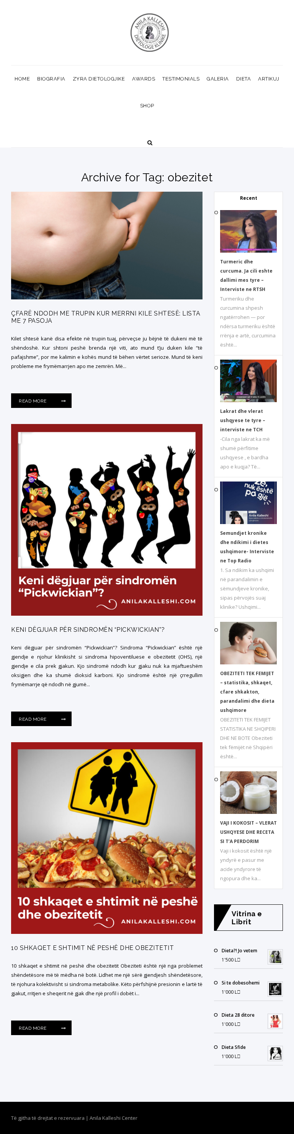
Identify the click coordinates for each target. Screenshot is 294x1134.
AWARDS (143, 79)
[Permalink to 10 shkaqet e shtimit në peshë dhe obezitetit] (107, 932)
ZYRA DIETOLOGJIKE (99, 79)
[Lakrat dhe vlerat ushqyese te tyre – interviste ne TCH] (248, 400)
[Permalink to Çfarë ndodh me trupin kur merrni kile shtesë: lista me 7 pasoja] (107, 297)
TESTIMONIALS (180, 79)
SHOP (147, 105)
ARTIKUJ (268, 79)
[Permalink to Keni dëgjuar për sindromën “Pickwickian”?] (107, 613)
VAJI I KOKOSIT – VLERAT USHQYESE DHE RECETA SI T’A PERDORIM (248, 832)
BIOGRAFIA (51, 79)
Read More (33, 401)
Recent (248, 198)
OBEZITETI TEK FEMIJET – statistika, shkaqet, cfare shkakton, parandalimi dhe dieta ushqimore (247, 691)
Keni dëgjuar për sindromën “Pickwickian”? (88, 629)
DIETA (243, 79)
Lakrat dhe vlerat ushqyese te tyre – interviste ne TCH (242, 420)
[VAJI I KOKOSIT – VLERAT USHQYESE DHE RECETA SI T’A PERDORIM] (248, 812)
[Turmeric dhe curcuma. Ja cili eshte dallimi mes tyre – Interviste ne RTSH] (248, 251)
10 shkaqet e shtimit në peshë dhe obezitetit (92, 948)
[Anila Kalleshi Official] (150, 32)
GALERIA (218, 79)
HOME (22, 79)
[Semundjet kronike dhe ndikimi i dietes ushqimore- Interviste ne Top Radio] (248, 522)
